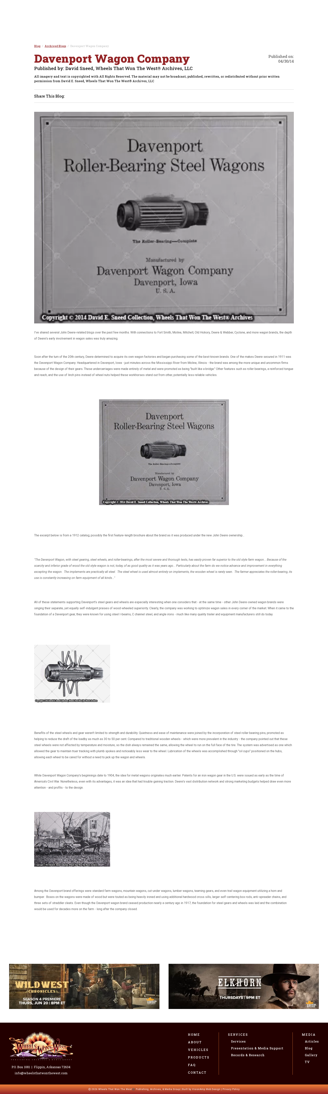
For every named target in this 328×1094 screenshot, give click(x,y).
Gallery (311, 1055)
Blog (309, 1048)
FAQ (192, 1065)
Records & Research (248, 1055)
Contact (197, 1072)
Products (199, 1057)
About (195, 1042)
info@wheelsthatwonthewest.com (41, 1073)
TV (307, 1062)
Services (238, 1034)
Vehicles (198, 1050)
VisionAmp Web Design (206, 1089)
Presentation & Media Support (257, 1048)
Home (194, 1034)
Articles (312, 1041)
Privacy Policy (231, 1089)
